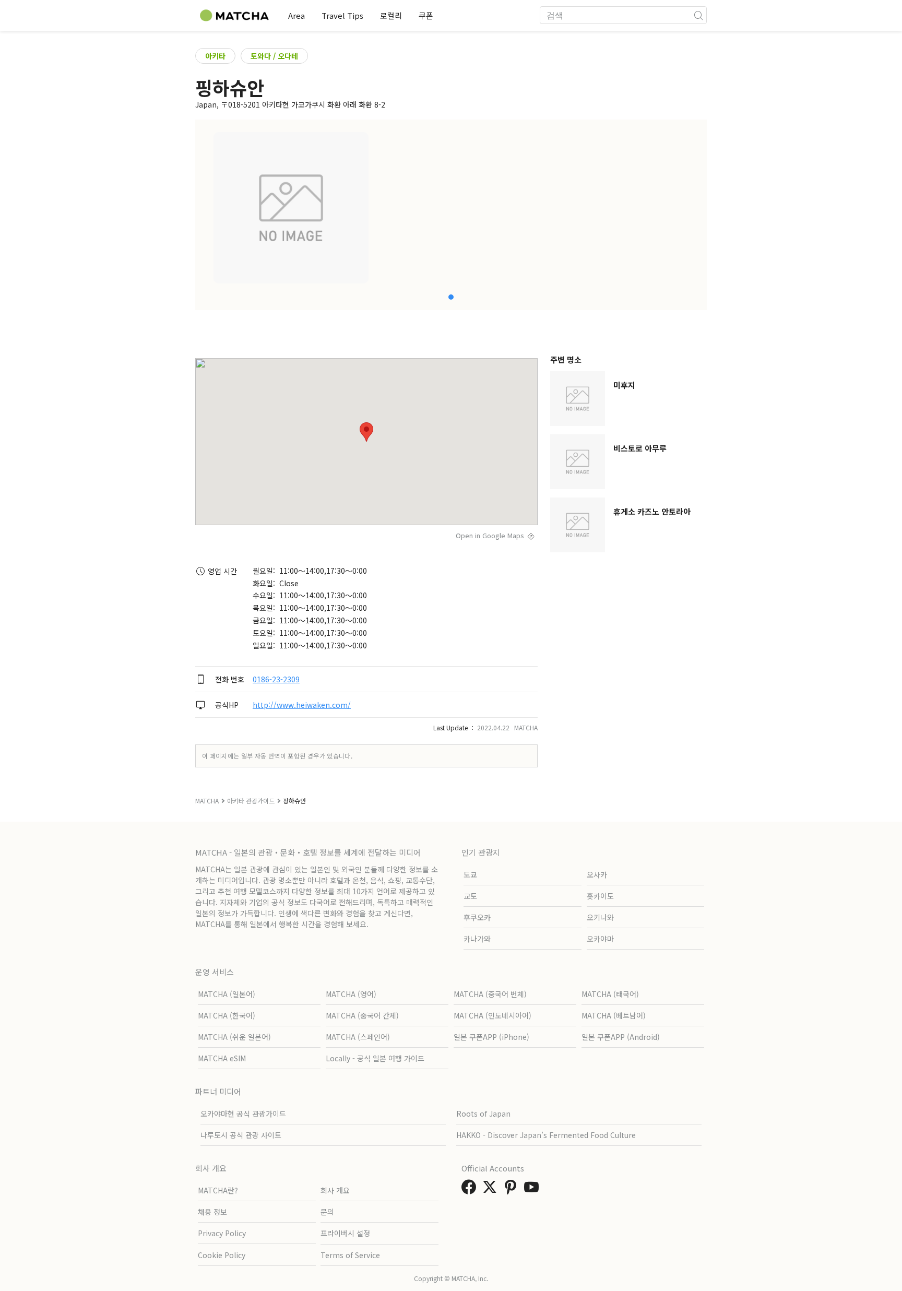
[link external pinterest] (512, 1189)
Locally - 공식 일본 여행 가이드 (375, 1058)
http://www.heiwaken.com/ (302, 705)
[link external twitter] (491, 1189)
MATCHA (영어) (351, 994)
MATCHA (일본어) (226, 994)
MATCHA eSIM (222, 1058)
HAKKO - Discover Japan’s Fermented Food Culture (546, 1135)
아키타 (215, 56)
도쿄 (470, 874)
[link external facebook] (470, 1189)
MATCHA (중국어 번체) (490, 994)
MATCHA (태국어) (610, 994)
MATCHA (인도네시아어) (492, 1015)
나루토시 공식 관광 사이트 (240, 1135)
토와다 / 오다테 (274, 56)
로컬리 (391, 15)
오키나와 (600, 917)
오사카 (597, 874)
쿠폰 (426, 15)
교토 (470, 896)
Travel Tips (342, 15)
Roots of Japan (483, 1113)
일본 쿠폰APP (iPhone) (491, 1037)
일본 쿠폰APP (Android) (620, 1037)
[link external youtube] (533, 1189)
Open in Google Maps (490, 535)
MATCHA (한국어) (226, 1015)
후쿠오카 (477, 917)
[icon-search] (698, 15)
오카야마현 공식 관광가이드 (243, 1113)
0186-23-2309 (276, 679)
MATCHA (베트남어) (613, 1015)
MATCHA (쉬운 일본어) (234, 1037)
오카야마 (600, 938)
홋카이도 (600, 896)
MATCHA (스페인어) (358, 1037)
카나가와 (477, 938)
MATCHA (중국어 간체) (362, 1015)
